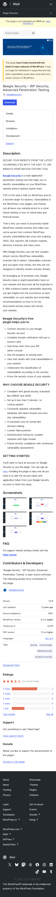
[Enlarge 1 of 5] (23, 501)
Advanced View (11, 665)
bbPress (9, 839)
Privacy (7, 795)
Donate (34, 814)
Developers (9, 814)
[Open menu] (51, 4)
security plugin (45, 645)
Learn (6, 804)
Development (13, 135)
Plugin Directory (10, 13)
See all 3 (49, 638)
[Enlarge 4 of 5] (49, 501)
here (5, 471)
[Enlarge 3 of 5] (23, 529)
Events (33, 809)
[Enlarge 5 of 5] (49, 515)
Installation (11, 128)
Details (9, 113)
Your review (9, 714)
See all (49, 714)
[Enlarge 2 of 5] (23, 515)
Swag (33, 819)
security (33, 645)
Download (10, 102)
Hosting (7, 789)
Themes (33, 784)
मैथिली (12, 857)
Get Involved (36, 804)
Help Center (10, 554)
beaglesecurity (14, 94)
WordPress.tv (11, 819)
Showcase (34, 779)
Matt (7, 834)
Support (10, 143)
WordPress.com (12, 829)
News (6, 784)
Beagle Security (12, 175)
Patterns (33, 795)
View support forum (13, 735)
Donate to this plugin (14, 761)
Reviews (10, 121)
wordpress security (43, 657)
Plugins (33, 789)
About (6, 779)
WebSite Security (44, 651)
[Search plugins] (33, 33)
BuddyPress (11, 844)
